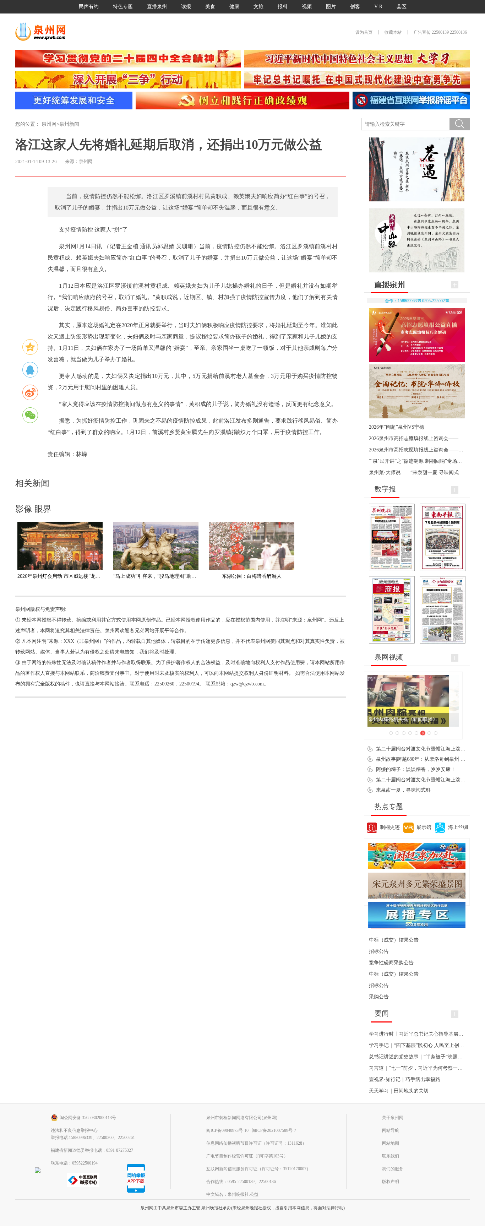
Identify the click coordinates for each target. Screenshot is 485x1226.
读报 (186, 6)
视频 (307, 6)
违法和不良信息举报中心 (74, 1130)
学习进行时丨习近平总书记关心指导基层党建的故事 (426, 1034)
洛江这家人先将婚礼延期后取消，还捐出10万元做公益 (168, 144)
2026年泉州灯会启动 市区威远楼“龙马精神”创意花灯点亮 (79, 576)
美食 (210, 6)
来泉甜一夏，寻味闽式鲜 (403, 790)
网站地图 (390, 1143)
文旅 (258, 6)
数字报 (385, 489)
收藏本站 (393, 32)
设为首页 (363, 32)
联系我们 (390, 1156)
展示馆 (423, 827)
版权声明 (390, 1181)
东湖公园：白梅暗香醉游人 (252, 576)
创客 (355, 6)
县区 (402, 6)
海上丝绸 (458, 827)
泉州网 (49, 124)
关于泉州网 (392, 1117)
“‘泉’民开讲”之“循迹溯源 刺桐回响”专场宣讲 (418, 461)
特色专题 (123, 6)
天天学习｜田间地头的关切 (399, 1091)
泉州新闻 (69, 124)
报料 (283, 6)
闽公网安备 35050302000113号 (88, 1117)
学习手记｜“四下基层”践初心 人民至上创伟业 (419, 1045)
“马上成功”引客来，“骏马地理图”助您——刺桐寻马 (169, 576)
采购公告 (379, 996)
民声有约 (89, 6)
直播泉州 (157, 6)
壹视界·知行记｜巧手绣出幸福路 (404, 1079)
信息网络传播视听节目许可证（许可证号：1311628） (256, 1143)
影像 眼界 (33, 509)
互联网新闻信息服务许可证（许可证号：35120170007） (258, 1168)
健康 (234, 6)
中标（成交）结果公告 (394, 940)
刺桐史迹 (390, 827)
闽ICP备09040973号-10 (227, 1130)
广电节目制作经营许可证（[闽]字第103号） (247, 1156)
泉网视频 (389, 657)
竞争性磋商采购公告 (391, 962)
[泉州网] (43, 31)
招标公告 (379, 951)
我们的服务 (392, 1168)
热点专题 (389, 806)
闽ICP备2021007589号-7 (274, 1130)
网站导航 (390, 1130)
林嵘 (81, 454)
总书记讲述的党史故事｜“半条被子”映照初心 (418, 1056)
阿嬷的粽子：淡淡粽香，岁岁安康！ (416, 769)
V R (378, 6)
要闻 (382, 1013)
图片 (331, 6)
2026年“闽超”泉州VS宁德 (396, 427)
